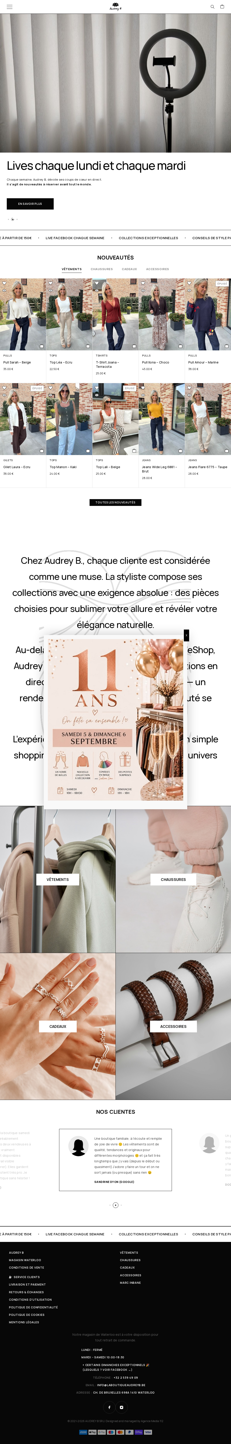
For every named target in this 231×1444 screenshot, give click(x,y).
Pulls (7, 355)
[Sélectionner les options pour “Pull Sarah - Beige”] (41, 346)
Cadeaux (129, 269)
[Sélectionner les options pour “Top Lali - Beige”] (134, 450)
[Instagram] (122, 1407)
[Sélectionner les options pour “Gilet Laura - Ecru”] (41, 450)
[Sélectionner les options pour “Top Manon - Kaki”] (88, 450)
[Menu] (9, 7)
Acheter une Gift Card (37, 199)
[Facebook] (109, 1407)
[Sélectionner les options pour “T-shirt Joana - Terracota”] (134, 346)
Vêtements (72, 269)
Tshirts (102, 355)
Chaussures (102, 269)
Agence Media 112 (152, 1421)
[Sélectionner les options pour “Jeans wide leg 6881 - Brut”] (180, 450)
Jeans (146, 460)
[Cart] (222, 7)
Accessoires (157, 269)
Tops (53, 355)
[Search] (212, 7)
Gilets (8, 460)
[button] (8, 219)
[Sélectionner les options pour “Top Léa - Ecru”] (88, 346)
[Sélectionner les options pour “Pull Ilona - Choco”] (180, 346)
